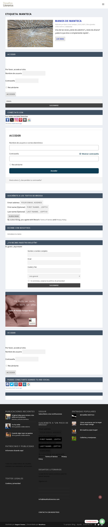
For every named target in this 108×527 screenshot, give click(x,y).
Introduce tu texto (14, 234)
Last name (16, 211)
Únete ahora (14, 180)
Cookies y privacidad (12, 483)
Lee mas (60, 39)
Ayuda (79, 524)
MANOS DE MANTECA (68, 21)
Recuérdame (12, 87)
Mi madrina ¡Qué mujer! (89, 430)
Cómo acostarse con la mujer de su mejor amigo (91, 423)
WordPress (42, 524)
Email (29, 259)
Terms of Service (46, 220)
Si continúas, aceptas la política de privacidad (48, 281)
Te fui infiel (16, 425)
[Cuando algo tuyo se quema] (8, 434)
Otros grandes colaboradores (21, 427)
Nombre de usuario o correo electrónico (26, 143)
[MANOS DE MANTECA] (30, 33)
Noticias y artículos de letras (20, 419)
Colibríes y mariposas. (88, 437)
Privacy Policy (61, 220)
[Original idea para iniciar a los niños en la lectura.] (8, 416)
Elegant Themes (20, 524)
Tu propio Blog (69, 524)
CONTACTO (87, 524)
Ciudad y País (32, 267)
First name (16, 207)
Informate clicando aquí (14, 451)
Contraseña (10, 81)
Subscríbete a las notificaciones (50, 414)
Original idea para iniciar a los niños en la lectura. (23, 416)
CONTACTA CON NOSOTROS (49, 512)
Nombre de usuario (13, 73)
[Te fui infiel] (8, 426)
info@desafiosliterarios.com (49, 499)
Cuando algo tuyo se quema (22, 433)
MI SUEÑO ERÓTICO (87, 415)
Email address (13, 202)
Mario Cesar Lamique (70, 24)
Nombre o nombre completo (37, 251)
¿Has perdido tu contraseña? (31, 180)
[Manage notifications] (100, 497)
